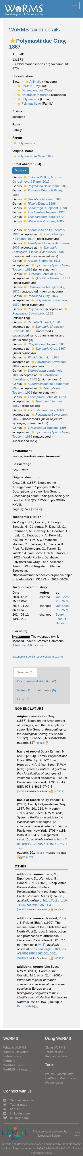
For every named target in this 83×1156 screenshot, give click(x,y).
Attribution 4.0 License (28, 645)
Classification (22, 76)
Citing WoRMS (55, 1047)
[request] (59, 791)
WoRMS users (13, 1065)
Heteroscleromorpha (35, 94)
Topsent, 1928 (47, 212)
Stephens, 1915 (44, 260)
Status (17, 111)
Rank (16, 124)
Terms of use (54, 1052)
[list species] (39, 656)
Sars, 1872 (46, 216)
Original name (22, 151)
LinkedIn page (20, 1113)
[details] (36, 509)
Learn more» (77, 1134)
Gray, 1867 (43, 296)
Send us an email (22, 1100)
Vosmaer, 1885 (46, 221)
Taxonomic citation (26, 516)
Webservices (54, 1082)
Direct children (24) (26, 164)
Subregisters (12, 1056)
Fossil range (21, 464)
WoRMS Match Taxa (59, 1074)
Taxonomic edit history (29, 587)
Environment (22, 451)
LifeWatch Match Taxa (60, 1078)
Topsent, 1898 (47, 208)
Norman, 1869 (45, 199)
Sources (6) (25, 672)
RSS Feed (17, 1109)
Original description (27, 477)
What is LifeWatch (15, 1052)
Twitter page (18, 1104)
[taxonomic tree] (22, 656)
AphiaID (18, 54)
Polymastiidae (31, 103)
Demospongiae (32, 90)
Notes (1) (23, 690)
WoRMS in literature (17, 1069)
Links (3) (23, 699)
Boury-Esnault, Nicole (61, 619)
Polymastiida (30, 99)
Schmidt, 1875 (45, 274)
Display (20, 170)
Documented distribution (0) (36, 681)
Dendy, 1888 (42, 203)
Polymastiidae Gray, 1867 (35, 156)
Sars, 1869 (46, 410)
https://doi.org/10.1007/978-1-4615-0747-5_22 (42, 844)
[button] (12, 40)
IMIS (41, 944)
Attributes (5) (47, 690)
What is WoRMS (14, 1047)
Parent (17, 137)
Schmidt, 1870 (44, 322)
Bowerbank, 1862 (48, 186)
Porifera (27, 86)
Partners (9, 1060)
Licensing (19, 631)
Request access (56, 1056)
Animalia (35, 81)
